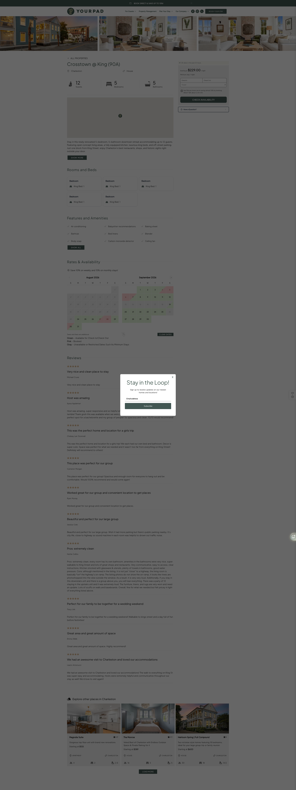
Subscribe (148, 406)
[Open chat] (293, 537)
